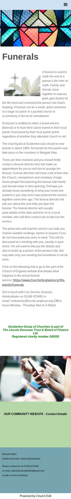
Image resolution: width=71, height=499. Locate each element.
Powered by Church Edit (35, 496)
